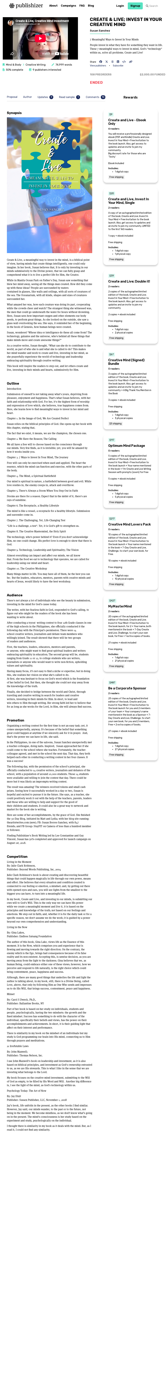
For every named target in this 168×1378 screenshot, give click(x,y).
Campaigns (68, 5)
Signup (135, 5)
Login (120, 5)
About (53, 5)
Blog (91, 5)
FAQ (82, 5)
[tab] (13, 97)
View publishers (98, 65)
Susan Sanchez (100, 30)
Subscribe (118, 65)
